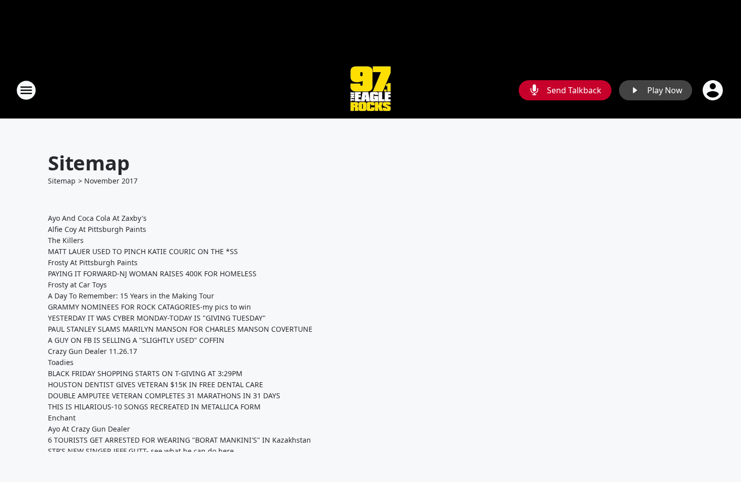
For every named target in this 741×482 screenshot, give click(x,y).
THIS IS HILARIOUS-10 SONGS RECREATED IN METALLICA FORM (154, 406)
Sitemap (62, 181)
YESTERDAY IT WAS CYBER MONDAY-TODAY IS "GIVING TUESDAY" (157, 318)
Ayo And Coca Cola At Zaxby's (97, 218)
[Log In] (714, 90)
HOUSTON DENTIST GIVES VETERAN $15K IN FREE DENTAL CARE (155, 384)
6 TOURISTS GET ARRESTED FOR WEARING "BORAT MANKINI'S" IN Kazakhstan (179, 440)
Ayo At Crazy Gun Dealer (89, 429)
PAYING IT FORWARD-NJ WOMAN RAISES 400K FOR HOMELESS (152, 273)
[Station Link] (370, 90)
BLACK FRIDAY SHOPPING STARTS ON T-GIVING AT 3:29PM (145, 373)
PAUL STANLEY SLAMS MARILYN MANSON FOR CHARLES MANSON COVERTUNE (180, 329)
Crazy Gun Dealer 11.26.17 (92, 351)
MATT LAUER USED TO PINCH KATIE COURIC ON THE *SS (143, 251)
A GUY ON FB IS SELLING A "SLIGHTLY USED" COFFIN (136, 340)
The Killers (66, 240)
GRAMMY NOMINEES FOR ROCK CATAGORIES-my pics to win (149, 307)
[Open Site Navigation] (26, 90)
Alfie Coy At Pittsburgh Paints (97, 229)
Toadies (61, 362)
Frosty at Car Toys (77, 284)
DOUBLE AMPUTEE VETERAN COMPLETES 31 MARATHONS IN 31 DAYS (164, 395)
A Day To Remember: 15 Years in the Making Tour (131, 295)
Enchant (62, 418)
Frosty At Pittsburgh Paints (93, 262)
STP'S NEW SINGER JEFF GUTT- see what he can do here (141, 451)
